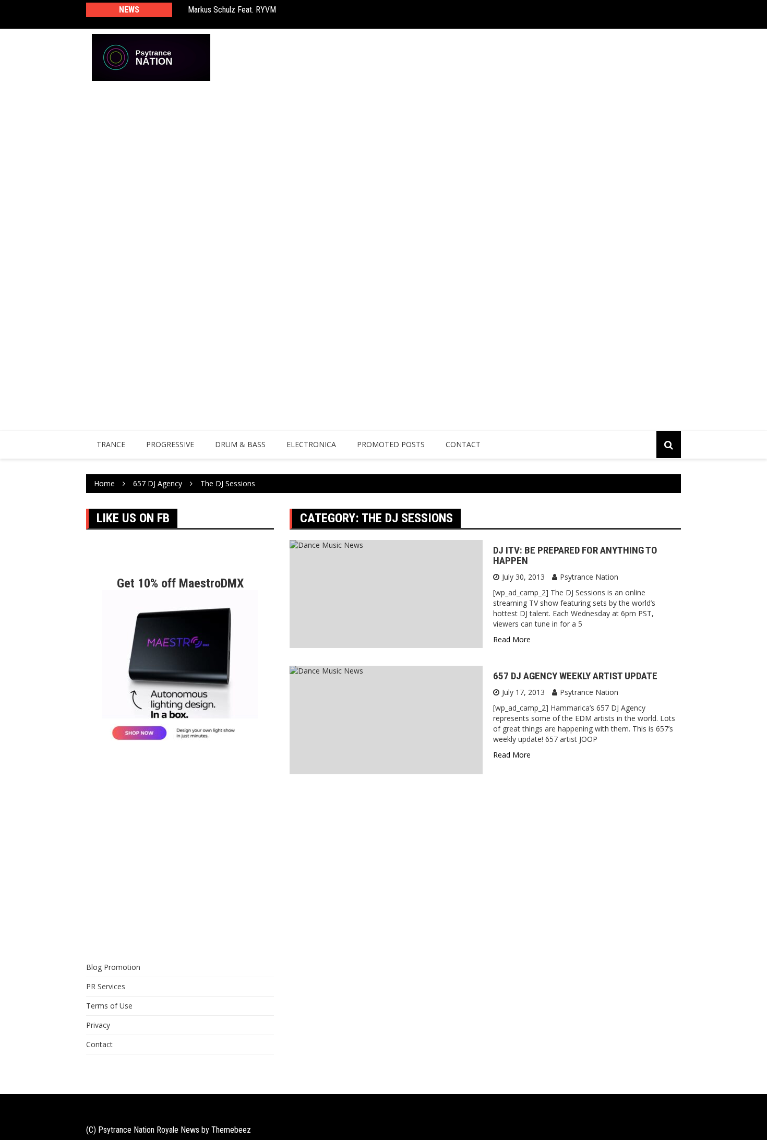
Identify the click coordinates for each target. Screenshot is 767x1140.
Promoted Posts (391, 444)
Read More (512, 639)
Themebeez (231, 1130)
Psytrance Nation (589, 577)
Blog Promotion (113, 967)
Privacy (98, 1025)
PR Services (105, 986)
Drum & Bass (240, 444)
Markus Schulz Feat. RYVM (232, 10)
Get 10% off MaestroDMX (180, 583)
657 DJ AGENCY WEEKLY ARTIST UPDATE (575, 676)
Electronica (311, 444)
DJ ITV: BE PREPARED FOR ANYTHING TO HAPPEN (575, 555)
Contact (463, 444)
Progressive (170, 444)
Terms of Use (109, 1006)
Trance (111, 444)
